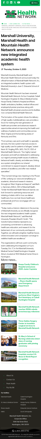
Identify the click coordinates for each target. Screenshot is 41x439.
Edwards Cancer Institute (28, 408)
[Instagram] (7, 2)
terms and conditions (26, 436)
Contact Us (10, 380)
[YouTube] (18, 2)
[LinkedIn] (11, 2)
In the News (26, 24)
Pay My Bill (10, 388)
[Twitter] (15, 2)
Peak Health (10, 384)
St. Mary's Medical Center (9, 402)
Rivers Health (5, 408)
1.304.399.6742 (22, 431)
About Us (9, 375)
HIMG (3, 412)
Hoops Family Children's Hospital (28, 404)
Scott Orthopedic (26, 412)
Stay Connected (14, 24)
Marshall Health (6, 397)
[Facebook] (4, 2)
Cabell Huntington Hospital (26, 398)
